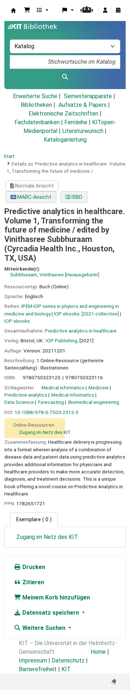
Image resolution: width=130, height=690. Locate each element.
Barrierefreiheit (38, 669)
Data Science (19, 402)
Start (9, 156)
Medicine (98, 387)
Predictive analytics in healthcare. (81, 331)
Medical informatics (63, 387)
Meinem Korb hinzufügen (55, 597)
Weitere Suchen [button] (44, 627)
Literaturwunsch (82, 130)
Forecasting (51, 402)
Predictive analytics (25, 395)
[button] (27, 10)
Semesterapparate (88, 96)
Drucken (33, 567)
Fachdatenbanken (37, 122)
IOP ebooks (17, 321)
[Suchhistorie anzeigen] (118, 10)
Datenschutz (68, 660)
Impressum (33, 660)
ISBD (76, 197)
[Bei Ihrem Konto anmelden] (105, 10)
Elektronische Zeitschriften (63, 113)
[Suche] (65, 77)
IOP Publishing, (62, 340)
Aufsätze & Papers (82, 104)
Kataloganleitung (65, 139)
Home (98, 651)
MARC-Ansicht (33, 197)
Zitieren (32, 582)
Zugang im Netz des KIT (45, 432)
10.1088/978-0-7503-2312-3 (46, 412)
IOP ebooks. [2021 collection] (86, 314)
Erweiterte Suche (35, 96)
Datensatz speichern (51, 612)
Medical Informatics (72, 395)
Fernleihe (75, 122)
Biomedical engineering (93, 402)
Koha (13, 10)
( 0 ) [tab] (34, 520)
